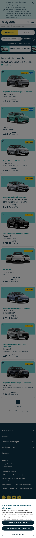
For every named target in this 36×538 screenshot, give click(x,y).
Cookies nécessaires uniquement (18, 528)
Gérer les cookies (18, 534)
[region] (18, 518)
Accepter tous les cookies (18, 522)
